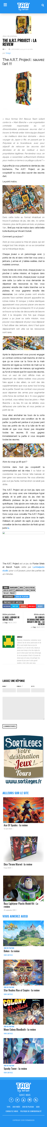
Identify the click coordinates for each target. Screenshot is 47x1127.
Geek (37, 1106)
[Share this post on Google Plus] (23, 606)
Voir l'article (8, 955)
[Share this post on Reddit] (40, 606)
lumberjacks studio (22, 590)
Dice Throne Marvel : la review (18, 864)
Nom (4, 686)
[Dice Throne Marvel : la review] (23, 849)
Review (33, 590)
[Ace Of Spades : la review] (23, 810)
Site (33, 686)
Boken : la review (12, 951)
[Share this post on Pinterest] (32, 606)
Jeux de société (8, 590)
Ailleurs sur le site (16, 793)
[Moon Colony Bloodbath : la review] (23, 1012)
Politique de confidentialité (30, 1111)
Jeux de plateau (10, 36)
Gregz (8, 53)
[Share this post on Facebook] (7, 606)
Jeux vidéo (16, 1106)
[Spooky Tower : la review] (23, 1051)
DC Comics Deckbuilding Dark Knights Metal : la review (35, 621)
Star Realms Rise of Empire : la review (22, 990)
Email (19, 686)
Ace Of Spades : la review (16, 825)
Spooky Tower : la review (15, 1068)
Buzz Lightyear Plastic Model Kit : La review (21, 905)
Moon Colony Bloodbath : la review (20, 1029)
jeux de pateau (30, 587)
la (8, 528)
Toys (8, 1106)
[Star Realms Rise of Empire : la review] (23, 972)
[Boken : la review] (23, 933)
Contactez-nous (12, 1111)
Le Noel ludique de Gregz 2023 (11, 618)
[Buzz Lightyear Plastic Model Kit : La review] (23, 888)
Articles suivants (39, 614)
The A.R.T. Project (9, 593)
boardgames (14, 587)
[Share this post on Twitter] (15, 606)
